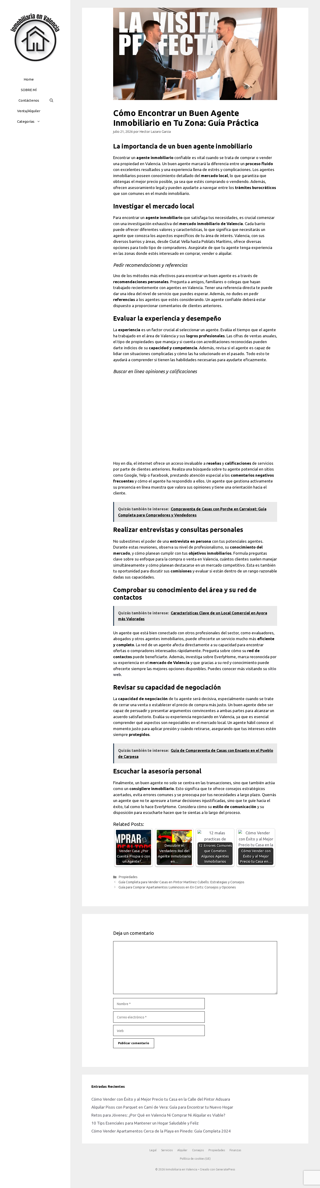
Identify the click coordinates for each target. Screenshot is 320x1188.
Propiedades (128, 877)
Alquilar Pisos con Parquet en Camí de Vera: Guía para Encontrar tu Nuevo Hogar (162, 1107)
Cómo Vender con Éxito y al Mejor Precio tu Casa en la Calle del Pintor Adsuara (160, 1099)
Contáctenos (29, 100)
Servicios (167, 1150)
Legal (152, 1150)
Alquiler (182, 1150)
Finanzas (235, 1150)
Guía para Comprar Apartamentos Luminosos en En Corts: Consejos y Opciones (177, 887)
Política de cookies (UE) (195, 1158)
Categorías (25, 121)
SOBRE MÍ (29, 90)
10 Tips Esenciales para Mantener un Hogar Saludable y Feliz (145, 1123)
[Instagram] (34, 143)
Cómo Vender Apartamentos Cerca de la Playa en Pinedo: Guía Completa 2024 (161, 1131)
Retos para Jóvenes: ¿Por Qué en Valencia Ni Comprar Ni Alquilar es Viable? (158, 1115)
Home (29, 79)
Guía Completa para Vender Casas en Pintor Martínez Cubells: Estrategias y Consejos (181, 882)
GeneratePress (225, 1169)
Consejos (198, 1150)
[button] (39, 121)
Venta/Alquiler (28, 111)
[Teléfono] (45, 143)
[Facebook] (23, 143)
